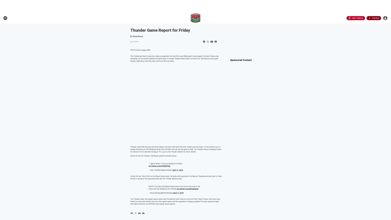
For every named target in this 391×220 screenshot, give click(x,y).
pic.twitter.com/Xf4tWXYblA (159, 166)
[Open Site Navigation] (5, 18)
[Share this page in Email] (211, 41)
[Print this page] (215, 41)
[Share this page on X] (207, 41)
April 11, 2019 (178, 170)
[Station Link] (195, 18)
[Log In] (385, 18)
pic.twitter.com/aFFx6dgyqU (187, 189)
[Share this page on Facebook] (204, 41)
